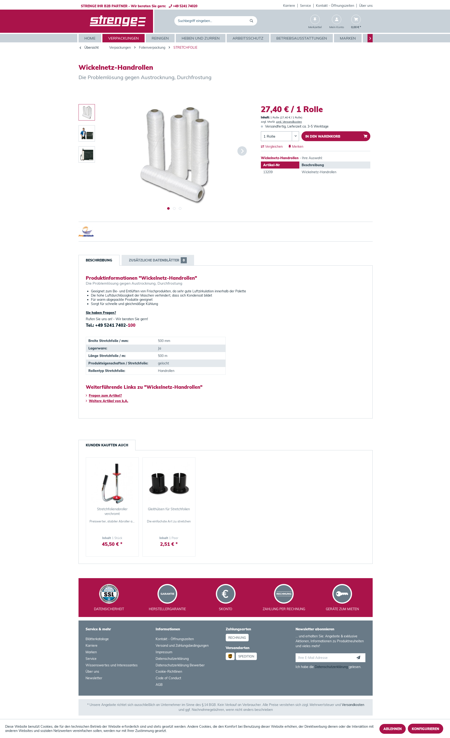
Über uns (366, 6)
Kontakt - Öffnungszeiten (335, 6)
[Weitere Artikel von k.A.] (364, 91)
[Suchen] (252, 21)
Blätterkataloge (97, 639)
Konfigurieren (425, 729)
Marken (91, 652)
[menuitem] (289, 5)
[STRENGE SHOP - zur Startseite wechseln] (118, 21)
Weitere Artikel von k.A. (108, 401)
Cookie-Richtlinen (169, 671)
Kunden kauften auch (107, 445)
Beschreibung (99, 260)
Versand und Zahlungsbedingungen (182, 645)
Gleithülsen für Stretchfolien (169, 509)
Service (305, 6)
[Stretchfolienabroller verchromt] (112, 483)
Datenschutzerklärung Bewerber (180, 665)
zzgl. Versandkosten (289, 121)
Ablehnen (392, 729)
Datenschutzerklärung (172, 659)
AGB (159, 685)
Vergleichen (273, 146)
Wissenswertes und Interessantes (112, 665)
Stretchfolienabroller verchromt (112, 511)
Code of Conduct (168, 678)
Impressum (164, 652)
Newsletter (94, 678)
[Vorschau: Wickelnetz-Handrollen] (87, 112)
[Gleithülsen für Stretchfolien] (169, 483)
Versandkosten (353, 705)
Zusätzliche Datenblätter (157, 260)
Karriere (289, 6)
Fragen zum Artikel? (105, 395)
